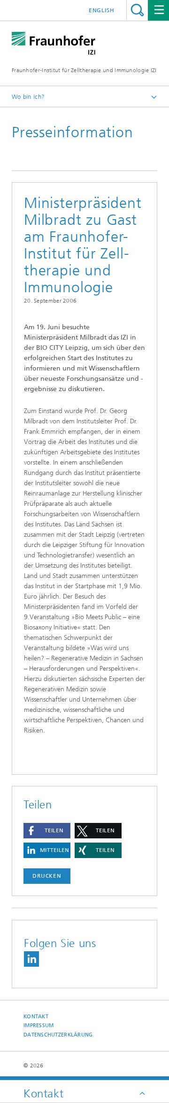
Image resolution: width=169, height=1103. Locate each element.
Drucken (46, 876)
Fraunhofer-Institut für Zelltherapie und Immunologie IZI (84, 70)
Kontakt (35, 1017)
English (102, 10)
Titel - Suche (137, 10)
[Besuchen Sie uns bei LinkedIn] (31, 959)
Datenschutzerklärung (58, 1035)
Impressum (38, 1025)
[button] (46, 830)
